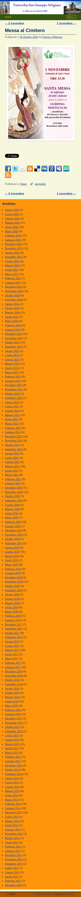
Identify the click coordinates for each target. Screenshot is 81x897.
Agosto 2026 (12, 209)
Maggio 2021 (12, 466)
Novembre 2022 (14, 389)
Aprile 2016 (11, 701)
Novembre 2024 (14, 291)
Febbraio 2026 (13, 235)
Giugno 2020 (12, 504)
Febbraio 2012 (13, 846)
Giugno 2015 (12, 739)
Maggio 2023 (12, 363)
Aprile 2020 (11, 513)
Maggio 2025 (12, 265)
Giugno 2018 (12, 598)
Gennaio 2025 (12, 282)
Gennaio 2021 (12, 483)
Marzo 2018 (11, 611)
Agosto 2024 (12, 304)
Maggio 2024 (12, 312)
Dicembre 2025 (13, 244)
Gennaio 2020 (12, 526)
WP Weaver (68, 894)
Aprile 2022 (11, 419)
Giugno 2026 (12, 218)
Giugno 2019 (12, 551)
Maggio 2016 (12, 697)
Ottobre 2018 (12, 586)
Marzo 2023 (11, 372)
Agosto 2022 (12, 402)
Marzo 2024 (11, 321)
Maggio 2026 (12, 222)
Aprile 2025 (11, 269)
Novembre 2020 (14, 492)
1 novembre (66, 23)
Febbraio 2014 (13, 803)
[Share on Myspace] (59, 169)
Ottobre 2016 (12, 679)
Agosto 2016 (12, 688)
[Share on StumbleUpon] (66, 169)
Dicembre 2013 (13, 812)
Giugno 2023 (12, 359)
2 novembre (14, 23)
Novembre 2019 (14, 534)
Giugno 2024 (12, 308)
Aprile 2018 (11, 607)
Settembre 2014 (13, 774)
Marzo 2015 (11, 752)
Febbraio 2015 (13, 756)
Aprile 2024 (11, 316)
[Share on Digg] (44, 169)
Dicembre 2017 (13, 624)
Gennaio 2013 (12, 829)
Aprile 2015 (11, 748)
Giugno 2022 (12, 410)
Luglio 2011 (11, 868)
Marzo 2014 (11, 799)
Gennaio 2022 (12, 432)
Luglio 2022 (12, 406)
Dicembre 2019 (13, 530)
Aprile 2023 (11, 368)
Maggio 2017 (12, 650)
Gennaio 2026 (12, 239)
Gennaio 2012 (12, 851)
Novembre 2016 (14, 675)
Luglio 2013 (12, 816)
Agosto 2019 (12, 547)
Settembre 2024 (13, 299)
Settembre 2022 (13, 397)
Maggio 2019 (12, 556)
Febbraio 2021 (13, 479)
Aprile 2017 (11, 654)
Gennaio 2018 (12, 620)
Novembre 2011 (14, 859)
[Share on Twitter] (15, 169)
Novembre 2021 (14, 440)
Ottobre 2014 (12, 769)
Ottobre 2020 (12, 496)
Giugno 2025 (12, 261)
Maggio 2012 (12, 838)
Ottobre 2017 (12, 633)
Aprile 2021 (11, 470)
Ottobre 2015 (12, 727)
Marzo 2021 (11, 474)
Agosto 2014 (12, 778)
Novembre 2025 (14, 248)
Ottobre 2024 (12, 295)
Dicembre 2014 (13, 765)
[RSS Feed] (8, 175)
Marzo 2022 (11, 423)
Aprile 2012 (11, 842)
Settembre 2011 (13, 863)
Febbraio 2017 (13, 662)
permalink (40, 184)
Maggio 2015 (12, 744)
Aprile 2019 (11, 560)
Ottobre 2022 (12, 393)
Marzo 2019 (11, 564)
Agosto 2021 (12, 453)
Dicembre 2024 (13, 286)
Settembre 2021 (13, 449)
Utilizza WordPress (44, 894)
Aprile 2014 (11, 795)
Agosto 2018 (12, 594)
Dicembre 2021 (13, 436)
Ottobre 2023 (12, 342)
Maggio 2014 (12, 791)
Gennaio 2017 (12, 667)
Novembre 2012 (14, 833)
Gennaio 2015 (12, 761)
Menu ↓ (71, 17)
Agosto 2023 (12, 351)
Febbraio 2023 (13, 376)
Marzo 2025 (11, 274)
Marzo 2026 (11, 231)
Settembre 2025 (13, 256)
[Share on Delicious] (37, 169)
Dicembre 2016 (13, 671)
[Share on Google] (52, 169)
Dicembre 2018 (13, 577)
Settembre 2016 (13, 684)
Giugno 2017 (12, 645)
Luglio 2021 (12, 457)
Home (8, 17)
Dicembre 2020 (13, 487)
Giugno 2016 (12, 692)
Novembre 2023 (14, 338)
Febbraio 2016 (13, 710)
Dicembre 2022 (13, 385)
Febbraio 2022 (13, 428)
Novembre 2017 (14, 628)
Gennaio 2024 (12, 329)
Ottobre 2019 (12, 538)
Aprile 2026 (11, 227)
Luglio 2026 (12, 214)
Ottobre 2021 (12, 445)
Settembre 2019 (13, 543)
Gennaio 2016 (12, 714)
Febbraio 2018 (13, 615)
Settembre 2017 (13, 637)
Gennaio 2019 (12, 573)
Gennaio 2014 (12, 808)
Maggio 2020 (12, 509)
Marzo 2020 (11, 517)
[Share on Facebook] (8, 169)
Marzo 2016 (11, 705)
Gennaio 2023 (12, 380)
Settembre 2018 (13, 590)
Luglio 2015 (12, 735)
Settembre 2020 (13, 500)
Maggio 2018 (12, 603)
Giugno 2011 (12, 872)
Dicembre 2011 (13, 855)
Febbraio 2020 (13, 521)
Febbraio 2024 (13, 325)
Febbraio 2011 (13, 880)
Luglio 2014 (12, 782)
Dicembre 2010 (13, 885)
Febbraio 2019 (13, 569)
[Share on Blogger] (30, 169)
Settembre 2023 (13, 346)
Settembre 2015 (13, 731)
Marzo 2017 (11, 658)
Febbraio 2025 (13, 278)
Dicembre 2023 (13, 333)
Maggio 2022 (12, 415)
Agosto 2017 (12, 641)
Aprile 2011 (11, 876)
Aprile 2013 (11, 825)
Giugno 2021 (12, 462)
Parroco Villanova (52, 37)
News (23, 184)
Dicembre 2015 (13, 718)
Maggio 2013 (12, 821)
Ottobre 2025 (12, 252)
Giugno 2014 (12, 786)
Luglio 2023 (12, 355)
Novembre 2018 (14, 581)
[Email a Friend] (22, 169)
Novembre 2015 (14, 722)
